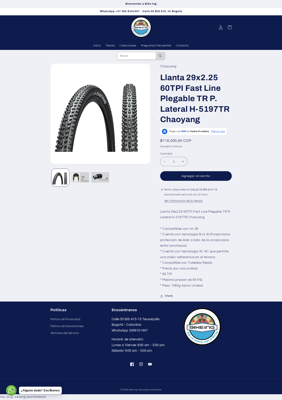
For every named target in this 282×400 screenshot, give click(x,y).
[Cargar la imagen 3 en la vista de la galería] (100, 178)
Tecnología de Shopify (150, 390)
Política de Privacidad (65, 319)
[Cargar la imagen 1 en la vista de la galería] (60, 178)
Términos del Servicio (64, 333)
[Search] (160, 55)
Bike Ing (133, 390)
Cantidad (166, 153)
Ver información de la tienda (183, 200)
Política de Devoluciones (67, 326)
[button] (229, 27)
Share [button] (169, 295)
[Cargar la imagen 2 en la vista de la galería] (80, 178)
